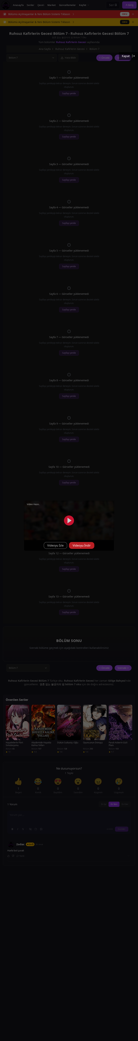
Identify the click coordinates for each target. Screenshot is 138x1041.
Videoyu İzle (55, 545)
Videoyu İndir (82, 545)
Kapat (126, 56)
